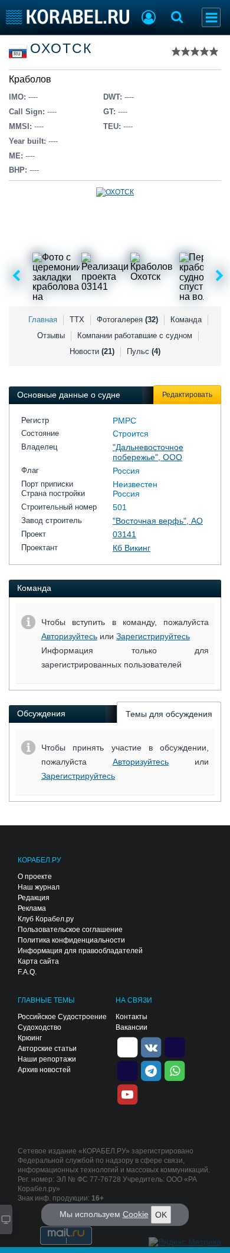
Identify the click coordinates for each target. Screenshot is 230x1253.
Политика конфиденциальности (71, 940)
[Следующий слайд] (219, 276)
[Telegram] (151, 1070)
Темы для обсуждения (169, 714)
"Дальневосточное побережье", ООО (148, 452)
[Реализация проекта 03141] (105, 276)
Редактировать (187, 395)
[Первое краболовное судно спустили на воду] (202, 276)
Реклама (32, 908)
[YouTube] (127, 1093)
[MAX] (127, 1070)
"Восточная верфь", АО (158, 520)
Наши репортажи (47, 1059)
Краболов (30, 79)
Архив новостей (44, 1070)
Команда (186, 319)
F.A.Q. (27, 972)
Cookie (136, 1214)
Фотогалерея (127, 319)
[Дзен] (127, 1046)
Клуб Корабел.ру (46, 919)
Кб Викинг (131, 548)
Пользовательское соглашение (70, 929)
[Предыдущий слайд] (16, 276)
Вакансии (131, 1027)
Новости (92, 351)
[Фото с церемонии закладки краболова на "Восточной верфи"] (56, 276)
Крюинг (30, 1038)
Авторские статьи (47, 1048)
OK (161, 1214)
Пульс (143, 351)
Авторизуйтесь (69, 636)
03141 (124, 534)
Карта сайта (38, 961)
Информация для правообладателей (80, 951)
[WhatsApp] (174, 1070)
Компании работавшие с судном (134, 335)
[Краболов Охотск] (154, 276)
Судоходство (39, 1027)
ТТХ (77, 319)
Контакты (131, 1017)
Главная (42, 319)
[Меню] (211, 17)
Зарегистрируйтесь (153, 636)
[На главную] (67, 16)
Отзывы (51, 335)
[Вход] (149, 19)
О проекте (35, 876)
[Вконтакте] (151, 1046)
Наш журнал (39, 887)
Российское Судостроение (62, 1017)
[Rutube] (174, 1046)
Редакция (34, 898)
